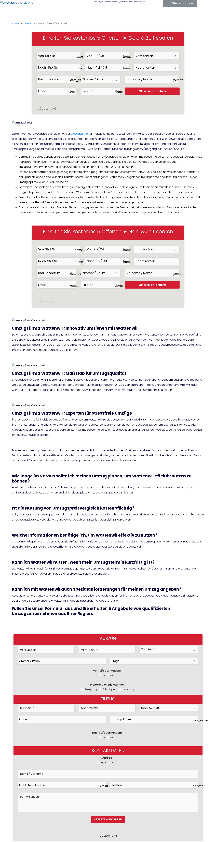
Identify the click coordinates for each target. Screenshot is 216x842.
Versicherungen (109, 1)
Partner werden (137, 1)
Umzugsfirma (79, 134)
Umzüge (97, 1)
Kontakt (127, 1)
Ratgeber (120, 1)
